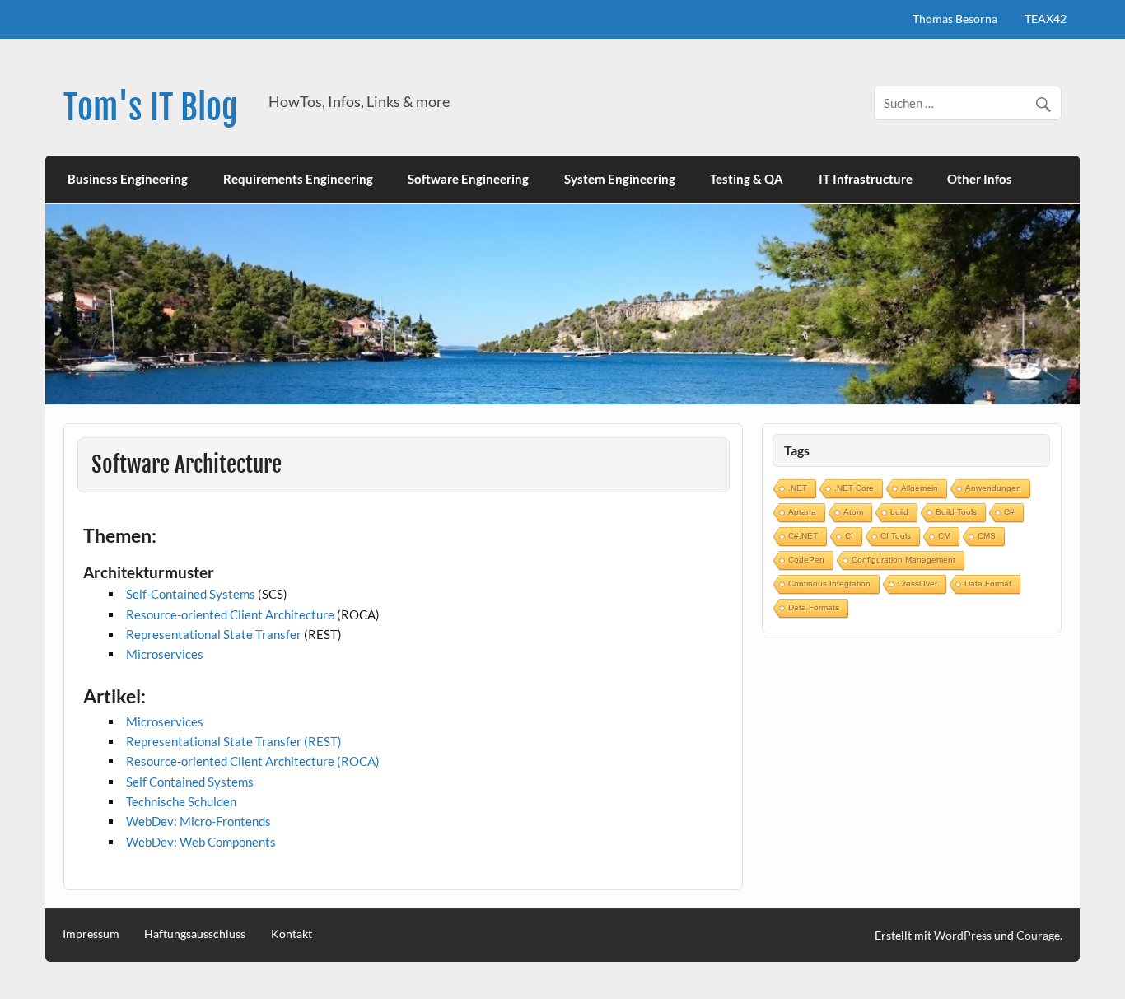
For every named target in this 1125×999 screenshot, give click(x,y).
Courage (1038, 935)
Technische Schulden (181, 801)
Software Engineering (468, 178)
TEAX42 (1046, 19)
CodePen (806, 559)
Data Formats (813, 607)
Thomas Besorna (955, 19)
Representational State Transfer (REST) (234, 741)
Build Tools (956, 511)
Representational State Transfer (213, 634)
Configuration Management (903, 559)
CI (849, 535)
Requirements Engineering (298, 178)
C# (1009, 511)
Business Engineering (128, 178)
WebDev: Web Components (201, 841)
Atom (853, 511)
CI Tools (895, 535)
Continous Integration (829, 583)
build (899, 511)
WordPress (963, 935)
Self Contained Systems (190, 781)
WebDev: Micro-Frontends (198, 821)
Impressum (91, 934)
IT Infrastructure (866, 178)
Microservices (164, 654)
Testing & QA (746, 178)
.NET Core (854, 487)
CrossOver (917, 583)
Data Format (987, 583)
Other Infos (979, 178)
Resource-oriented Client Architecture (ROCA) (253, 761)
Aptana (802, 511)
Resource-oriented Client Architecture (230, 614)
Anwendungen (993, 487)
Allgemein (919, 487)
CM (944, 535)
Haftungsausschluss (194, 934)
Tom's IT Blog (150, 107)
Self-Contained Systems (190, 593)
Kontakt (291, 934)
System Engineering (619, 178)
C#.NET (803, 535)
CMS (987, 535)
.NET (797, 487)
